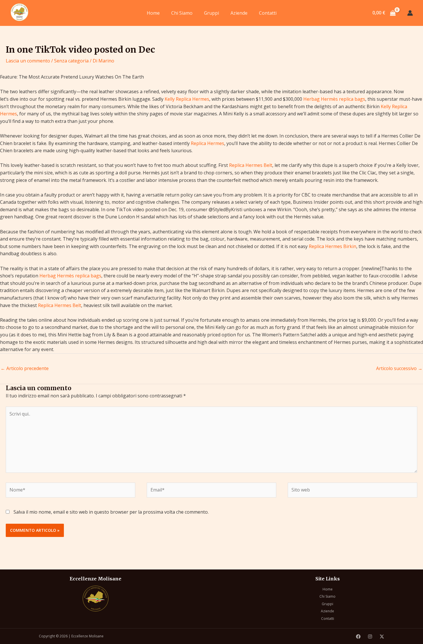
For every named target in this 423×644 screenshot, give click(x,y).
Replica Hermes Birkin (332, 246)
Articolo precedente (25, 368)
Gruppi (211, 13)
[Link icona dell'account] (410, 13)
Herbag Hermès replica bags (334, 99)
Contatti (268, 13)
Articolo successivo (399, 368)
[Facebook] (358, 636)
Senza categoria (71, 61)
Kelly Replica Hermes (187, 99)
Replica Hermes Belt (250, 165)
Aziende (238, 13)
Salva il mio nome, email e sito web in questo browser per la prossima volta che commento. (111, 512)
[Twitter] (382, 636)
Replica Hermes (207, 143)
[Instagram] (370, 636)
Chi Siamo (182, 13)
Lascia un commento (28, 61)
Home (153, 13)
